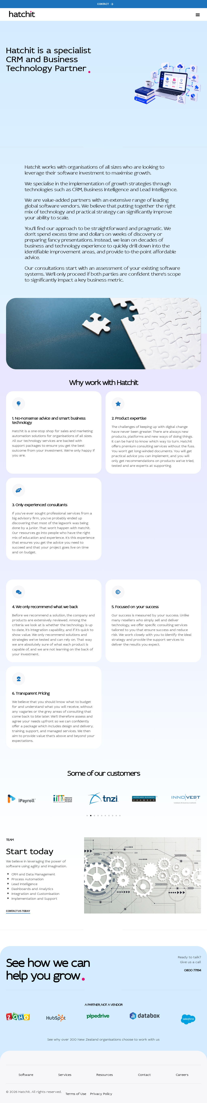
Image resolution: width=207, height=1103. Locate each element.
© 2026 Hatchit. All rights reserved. (33, 1091)
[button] (197, 14)
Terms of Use (75, 1093)
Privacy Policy (101, 1093)
